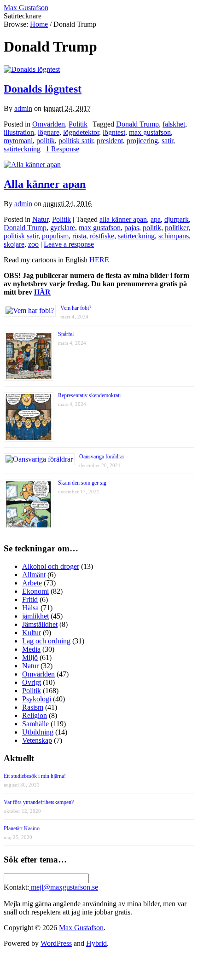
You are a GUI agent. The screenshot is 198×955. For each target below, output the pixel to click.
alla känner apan (123, 219)
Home (39, 24)
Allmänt (34, 575)
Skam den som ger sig (82, 483)
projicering (142, 141)
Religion (34, 715)
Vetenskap (37, 740)
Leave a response (69, 244)
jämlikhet (35, 616)
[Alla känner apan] (32, 164)
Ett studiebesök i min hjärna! (35, 776)
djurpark (176, 219)
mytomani (18, 141)
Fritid (30, 599)
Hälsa (30, 608)
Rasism (32, 707)
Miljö (30, 657)
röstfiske (102, 236)
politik (45, 141)
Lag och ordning (46, 641)
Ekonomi (35, 591)
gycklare (62, 228)
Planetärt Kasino (22, 828)
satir (167, 141)
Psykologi (36, 699)
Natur (40, 219)
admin (23, 108)
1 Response (62, 149)
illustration (19, 132)
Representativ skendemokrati (89, 395)
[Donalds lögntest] (32, 69)
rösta (79, 236)
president (110, 141)
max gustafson (150, 132)
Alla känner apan (45, 184)
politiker (176, 228)
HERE (99, 260)
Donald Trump (137, 124)
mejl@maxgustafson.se (63, 887)
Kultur (31, 633)
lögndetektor (81, 132)
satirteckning (22, 149)
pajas (131, 228)
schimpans (173, 236)
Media (31, 649)
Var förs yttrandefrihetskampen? (39, 802)
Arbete (32, 583)
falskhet (174, 124)
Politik (78, 124)
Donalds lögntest (43, 89)
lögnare (48, 132)
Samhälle (35, 724)
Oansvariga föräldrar (101, 456)
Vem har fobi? (75, 308)
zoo (33, 244)
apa (156, 219)
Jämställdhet (40, 624)
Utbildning (37, 732)
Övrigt (31, 682)
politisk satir (75, 141)
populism (55, 236)
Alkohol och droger (50, 566)
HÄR (42, 292)
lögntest (114, 132)
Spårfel (66, 334)
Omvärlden (48, 124)
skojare (14, 244)
